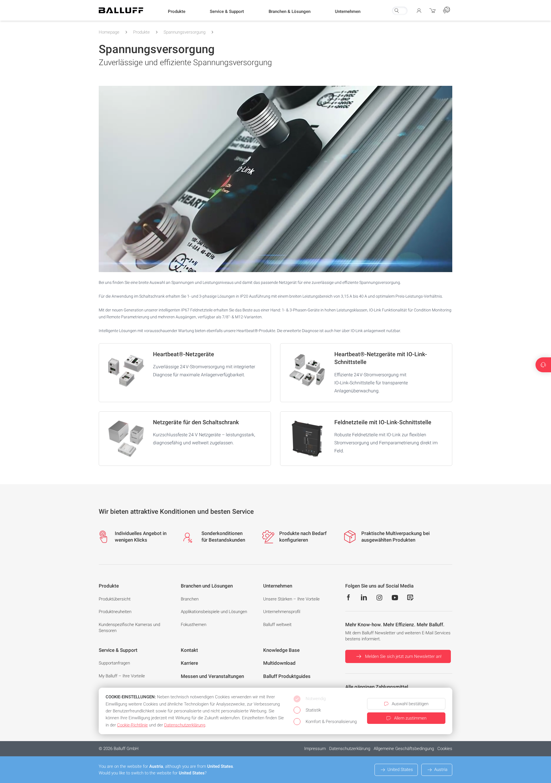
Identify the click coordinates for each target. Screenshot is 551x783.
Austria (440, 769)
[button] (176, 11)
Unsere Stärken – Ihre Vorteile (291, 599)
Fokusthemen (193, 624)
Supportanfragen (114, 663)
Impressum (315, 748)
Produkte (141, 32)
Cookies (444, 748)
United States (400, 769)
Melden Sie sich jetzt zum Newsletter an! (403, 656)
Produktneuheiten (115, 611)
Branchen (190, 599)
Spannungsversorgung (184, 32)
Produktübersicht (115, 599)
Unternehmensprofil (281, 611)
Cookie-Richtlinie (132, 725)
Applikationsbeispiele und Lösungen (214, 611)
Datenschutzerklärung (349, 748)
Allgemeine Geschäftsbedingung (404, 748)
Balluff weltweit (277, 624)
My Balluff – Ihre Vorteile (122, 676)
